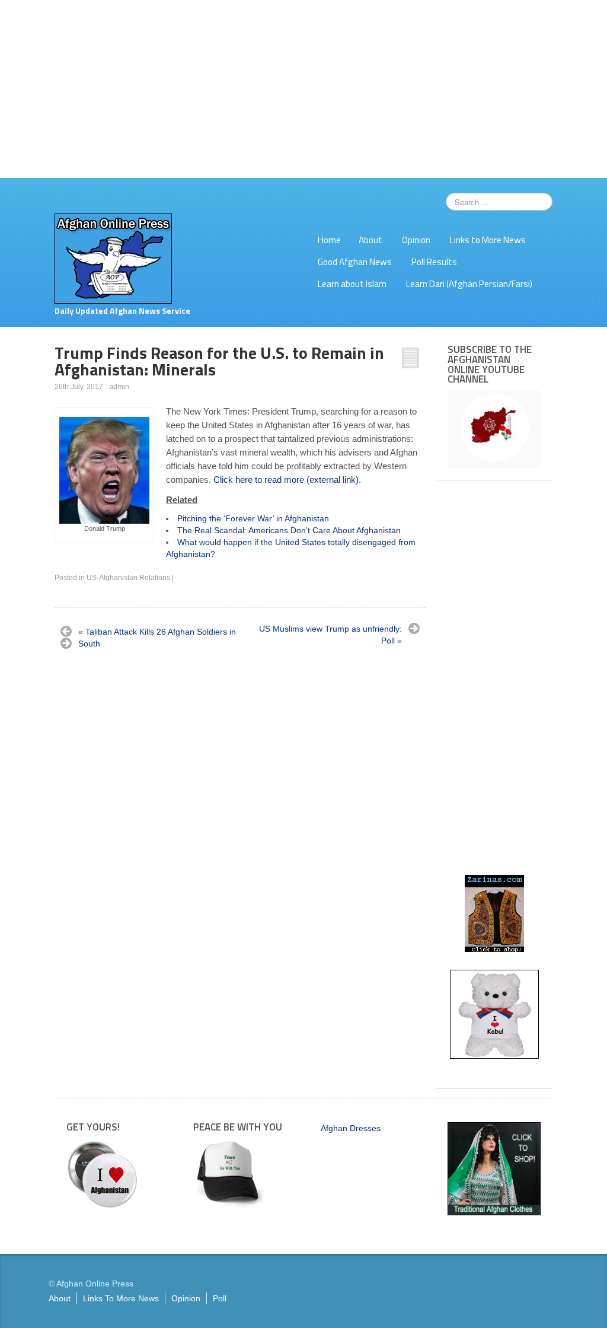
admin (119, 387)
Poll (219, 1298)
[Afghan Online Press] (113, 258)
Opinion (416, 240)
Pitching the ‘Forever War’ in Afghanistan (253, 518)
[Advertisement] (303, 89)
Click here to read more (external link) (286, 479)
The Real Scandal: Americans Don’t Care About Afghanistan (289, 530)
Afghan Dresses (351, 1128)
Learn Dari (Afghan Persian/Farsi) (469, 284)
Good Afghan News (355, 262)
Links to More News (488, 240)
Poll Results (434, 262)
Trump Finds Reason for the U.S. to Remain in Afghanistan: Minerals (219, 361)
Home (329, 240)
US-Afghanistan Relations (128, 578)
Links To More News (121, 1298)
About (370, 240)
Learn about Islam (352, 284)
